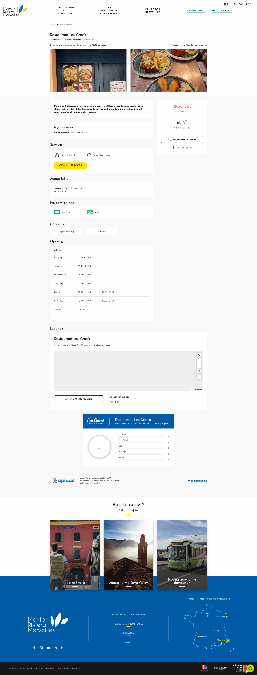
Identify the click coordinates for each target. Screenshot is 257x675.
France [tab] (191, 599)
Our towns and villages (19, 668)
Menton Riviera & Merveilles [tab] (215, 599)
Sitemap (76, 668)
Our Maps (38, 668)
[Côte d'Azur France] (221, 668)
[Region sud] (241, 668)
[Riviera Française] (204, 668)
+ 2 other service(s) (182, 128)
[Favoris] (241, 4)
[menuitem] (15, 10)
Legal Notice (63, 668)
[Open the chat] (250, 668)
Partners (50, 668)
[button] (235, 4)
